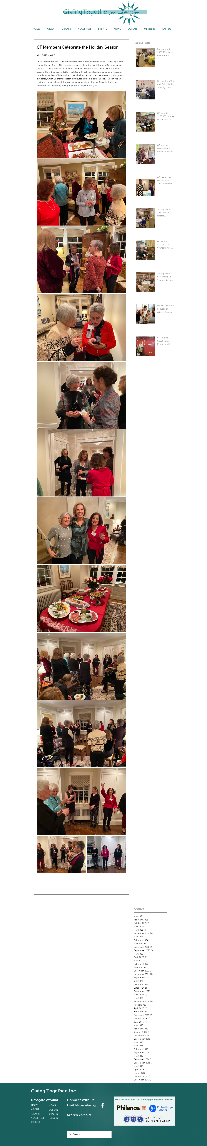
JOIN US (53, 1114)
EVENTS (35, 1122)
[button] (50, 29)
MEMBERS (54, 1118)
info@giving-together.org (81, 1105)
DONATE (53, 1109)
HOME (34, 1105)
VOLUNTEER (38, 1118)
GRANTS (36, 1113)
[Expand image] (81, 124)
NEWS (52, 1105)
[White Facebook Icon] (102, 1105)
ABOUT (35, 1109)
